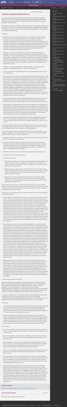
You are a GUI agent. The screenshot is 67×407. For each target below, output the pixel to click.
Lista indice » (62, 7)
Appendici (11, 7)
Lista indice (55, 88)
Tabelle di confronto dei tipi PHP (58, 77)
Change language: (35, 11)
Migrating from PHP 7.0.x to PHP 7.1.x (58, 48)
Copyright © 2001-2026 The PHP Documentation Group (15, 405)
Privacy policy (56, 405)
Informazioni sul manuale (58, 84)
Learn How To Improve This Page (9, 388)
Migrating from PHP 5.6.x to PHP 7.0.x (58, 52)
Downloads (11, 2)
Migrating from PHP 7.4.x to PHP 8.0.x (58, 36)
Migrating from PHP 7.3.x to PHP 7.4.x (58, 39)
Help (33, 2)
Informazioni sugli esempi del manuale (59, 17)
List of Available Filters (57, 71)
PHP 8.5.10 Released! (33, 5)
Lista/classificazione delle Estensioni (58, 63)
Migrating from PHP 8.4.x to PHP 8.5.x (58, 20)
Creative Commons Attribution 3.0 (59, 86)
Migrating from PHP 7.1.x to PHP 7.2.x (59, 45)
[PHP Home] (3, 2)
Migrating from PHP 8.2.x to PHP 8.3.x (58, 26)
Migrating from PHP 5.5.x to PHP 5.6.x (58, 55)
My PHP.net (32, 405)
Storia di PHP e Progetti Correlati (57, 14)
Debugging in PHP (56, 57)
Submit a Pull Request (23, 388)
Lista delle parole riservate (58, 68)
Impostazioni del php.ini (58, 60)
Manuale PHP (4, 7)
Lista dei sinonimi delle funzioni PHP (57, 66)
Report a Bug (32, 388)
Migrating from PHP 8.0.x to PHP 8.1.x (58, 33)
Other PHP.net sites (46, 405)
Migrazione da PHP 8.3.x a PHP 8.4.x (59, 23)
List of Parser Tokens (57, 79)
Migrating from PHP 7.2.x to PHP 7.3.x (58, 42)
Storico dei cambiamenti (58, 90)
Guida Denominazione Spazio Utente (59, 81)
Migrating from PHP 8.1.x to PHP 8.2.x (58, 30)
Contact (38, 405)
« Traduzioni (54, 7)
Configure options (56, 59)
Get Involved (27, 2)
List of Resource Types (57, 70)
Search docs (52, 2)
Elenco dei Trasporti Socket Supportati (58, 74)
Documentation (19, 2)
